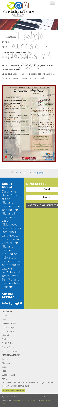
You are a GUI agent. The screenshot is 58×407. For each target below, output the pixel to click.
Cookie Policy (7, 343)
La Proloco (6, 315)
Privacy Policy (8, 347)
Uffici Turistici (8, 331)
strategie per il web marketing (28, 400)
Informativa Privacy (10, 351)
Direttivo (5, 319)
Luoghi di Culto (8, 375)
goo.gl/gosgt (38, 172)
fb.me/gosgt (20, 172)
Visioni (14, 400)
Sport (4, 367)
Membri (5, 335)
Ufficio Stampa (8, 327)
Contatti (5, 339)
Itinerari (5, 359)
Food (4, 371)
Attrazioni (6, 363)
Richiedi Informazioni (13, 391)
